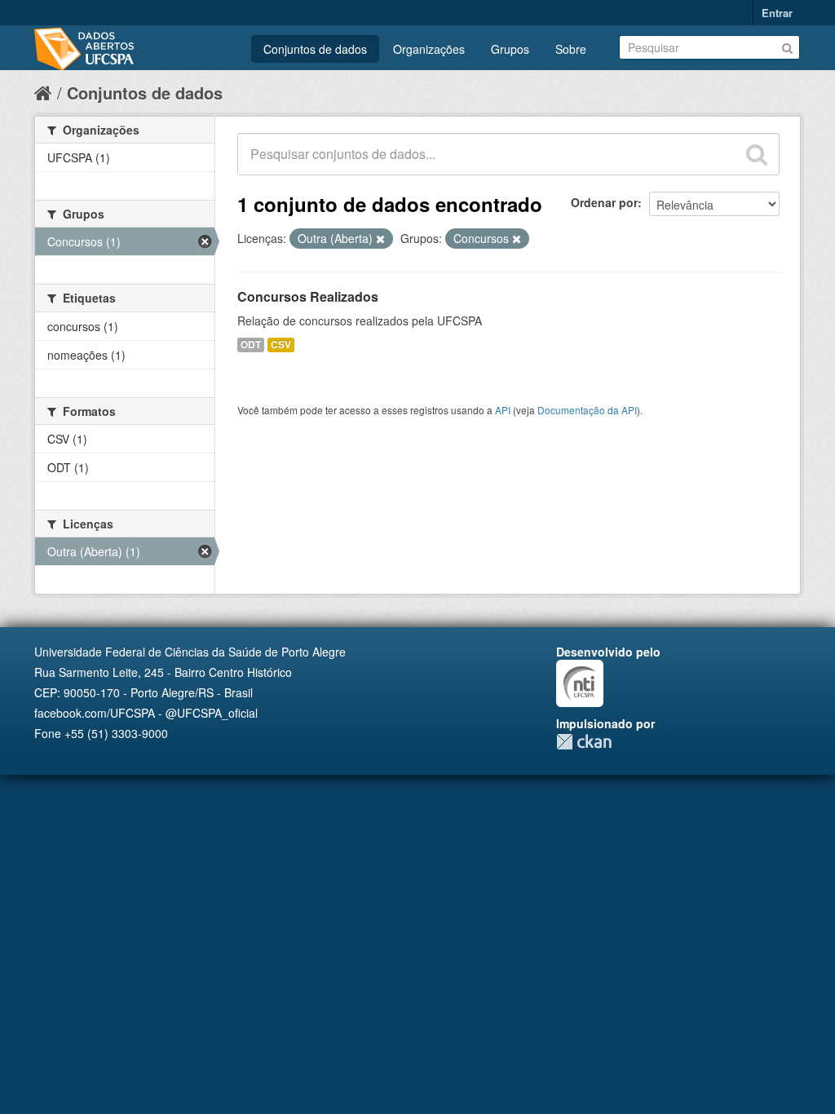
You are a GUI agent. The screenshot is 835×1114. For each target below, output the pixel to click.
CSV (281, 344)
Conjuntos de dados (315, 49)
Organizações (429, 49)
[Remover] (380, 238)
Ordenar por (604, 202)
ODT (251, 344)
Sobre (570, 49)
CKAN (584, 741)
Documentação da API (587, 410)
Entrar (777, 12)
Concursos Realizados (307, 296)
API (502, 410)
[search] (756, 154)
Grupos (510, 49)
